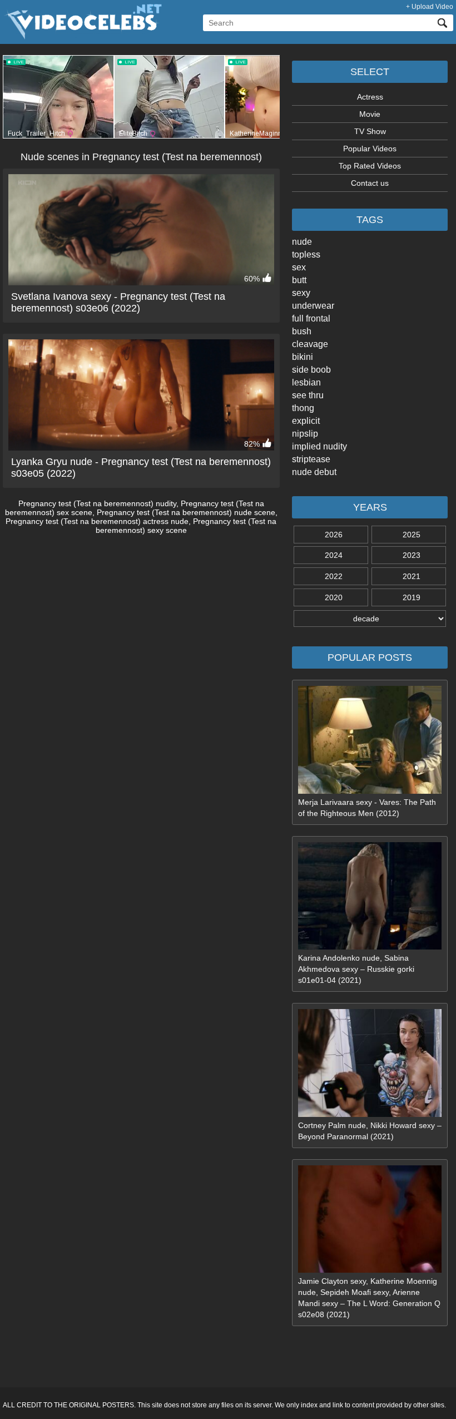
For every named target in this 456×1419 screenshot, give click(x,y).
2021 (411, 576)
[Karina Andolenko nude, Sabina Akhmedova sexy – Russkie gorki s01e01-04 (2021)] (370, 946)
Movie (369, 114)
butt (299, 280)
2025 (411, 534)
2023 (411, 555)
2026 (334, 534)
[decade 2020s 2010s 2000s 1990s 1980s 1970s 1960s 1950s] (370, 618)
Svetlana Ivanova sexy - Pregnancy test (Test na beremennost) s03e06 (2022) (118, 302)
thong (303, 408)
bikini (302, 357)
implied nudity (319, 446)
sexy (301, 293)
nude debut (314, 472)
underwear (313, 305)
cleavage (310, 344)
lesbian (306, 382)
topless (306, 254)
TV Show (370, 131)
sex (299, 267)
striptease (311, 459)
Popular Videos (369, 148)
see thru (308, 395)
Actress (370, 96)
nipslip (305, 433)
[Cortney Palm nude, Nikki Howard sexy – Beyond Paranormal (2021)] (370, 1114)
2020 (334, 597)
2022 (334, 576)
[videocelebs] (82, 36)
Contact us (370, 183)
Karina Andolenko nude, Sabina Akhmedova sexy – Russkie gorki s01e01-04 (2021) (356, 969)
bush (301, 331)
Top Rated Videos (370, 165)
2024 (334, 555)
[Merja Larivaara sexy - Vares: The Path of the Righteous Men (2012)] (370, 791)
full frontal (311, 318)
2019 (411, 597)
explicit (306, 421)
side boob (311, 369)
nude (302, 241)
